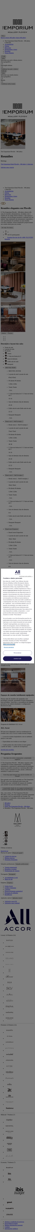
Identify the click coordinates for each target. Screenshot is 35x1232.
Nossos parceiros (9, 647)
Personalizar (17, 653)
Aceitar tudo (17, 658)
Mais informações (9, 644)
